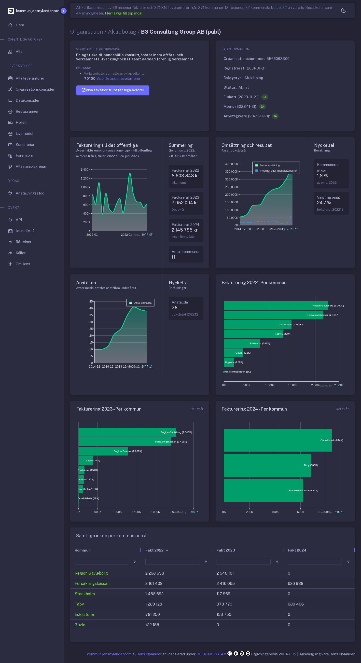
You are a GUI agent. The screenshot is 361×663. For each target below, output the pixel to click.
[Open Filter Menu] (135, 562)
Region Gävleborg (91, 573)
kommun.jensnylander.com (109, 654)
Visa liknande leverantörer (118, 78)
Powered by (140, 235)
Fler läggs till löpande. (123, 13)
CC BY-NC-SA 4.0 (211, 654)
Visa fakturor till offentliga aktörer (115, 90)
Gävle (80, 624)
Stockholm (85, 594)
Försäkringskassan (92, 583)
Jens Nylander (150, 654)
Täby (79, 604)
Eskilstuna (84, 614)
